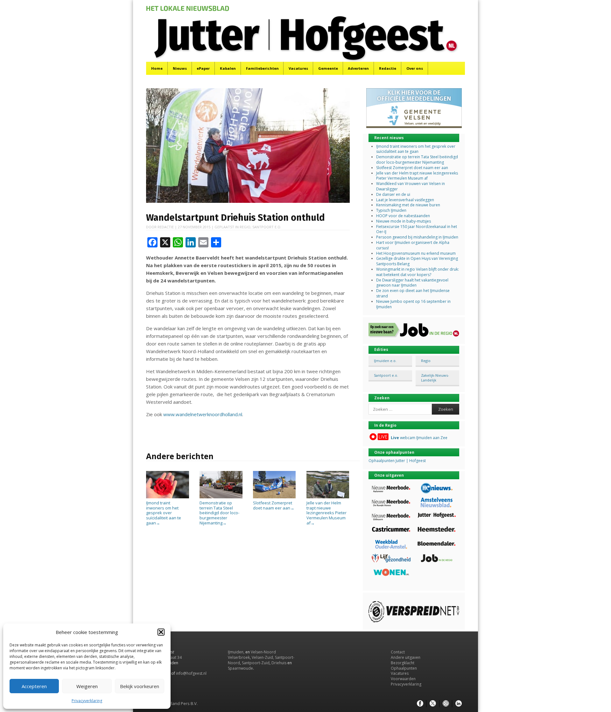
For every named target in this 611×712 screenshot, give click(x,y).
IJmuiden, (236, 652)
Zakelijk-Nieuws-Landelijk (435, 377)
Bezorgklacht (402, 663)
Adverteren (358, 68)
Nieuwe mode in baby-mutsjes (403, 221)
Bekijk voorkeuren (139, 686)
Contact (398, 652)
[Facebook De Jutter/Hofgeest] (420, 703)
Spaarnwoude (240, 668)
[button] (161, 632)
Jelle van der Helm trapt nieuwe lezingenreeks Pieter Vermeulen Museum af (326, 512)
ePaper (203, 68)
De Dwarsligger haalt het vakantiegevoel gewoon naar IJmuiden (412, 282)
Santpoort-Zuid (256, 663)
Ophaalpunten (404, 668)
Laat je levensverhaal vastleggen (405, 200)
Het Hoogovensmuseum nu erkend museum (416, 253)
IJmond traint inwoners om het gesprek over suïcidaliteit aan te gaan (163, 512)
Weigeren (87, 686)
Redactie (387, 68)
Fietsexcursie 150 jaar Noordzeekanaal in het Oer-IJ (416, 229)
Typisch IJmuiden (391, 210)
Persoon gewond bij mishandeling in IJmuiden (417, 237)
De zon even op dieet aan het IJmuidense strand (413, 293)
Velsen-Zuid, (263, 657)
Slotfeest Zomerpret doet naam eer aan (273, 505)
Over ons (414, 68)
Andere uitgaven (405, 657)
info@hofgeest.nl (191, 673)
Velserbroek (239, 657)
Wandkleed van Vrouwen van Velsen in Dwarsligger (410, 186)
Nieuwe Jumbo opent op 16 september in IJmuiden (413, 304)
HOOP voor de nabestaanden (403, 215)
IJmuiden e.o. (385, 360)
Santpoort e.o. (266, 226)
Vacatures (298, 68)
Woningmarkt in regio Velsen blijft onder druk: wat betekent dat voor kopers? (417, 272)
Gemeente (328, 68)
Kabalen (228, 68)
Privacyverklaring (87, 700)
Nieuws (180, 68)
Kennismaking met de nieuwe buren (408, 205)
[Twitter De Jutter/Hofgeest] (433, 703)
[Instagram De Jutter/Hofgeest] (446, 703)
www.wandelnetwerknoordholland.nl (202, 414)
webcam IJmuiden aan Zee (419, 437)
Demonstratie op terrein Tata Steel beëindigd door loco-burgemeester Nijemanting (219, 512)
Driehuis (278, 663)
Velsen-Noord (263, 652)
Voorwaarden (403, 678)
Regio (245, 226)
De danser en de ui (393, 194)
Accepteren (34, 686)
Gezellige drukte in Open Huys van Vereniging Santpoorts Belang (417, 261)
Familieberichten (262, 68)
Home (157, 68)
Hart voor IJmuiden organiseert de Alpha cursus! (412, 245)
